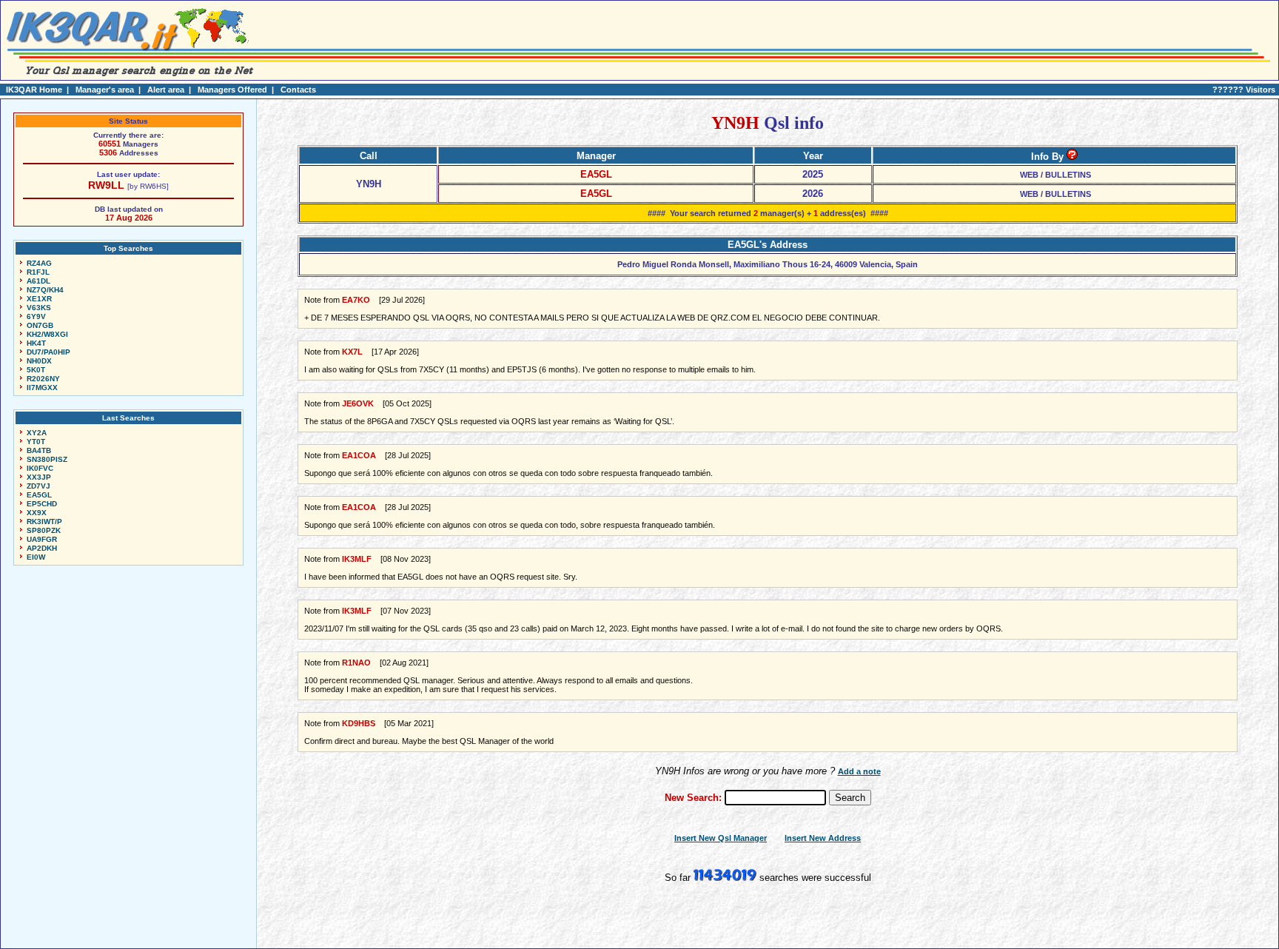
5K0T (36, 370)
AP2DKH (42, 548)
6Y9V (36, 316)
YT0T (36, 441)
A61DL (38, 281)
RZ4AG (39, 263)
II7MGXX (42, 387)
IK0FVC (40, 468)
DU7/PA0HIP (48, 352)
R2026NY (43, 379)
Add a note (859, 771)
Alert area (165, 89)
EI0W (36, 557)
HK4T (36, 343)
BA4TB (39, 450)
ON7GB (40, 325)
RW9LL (106, 185)
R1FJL (38, 272)
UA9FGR (42, 539)
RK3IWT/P (44, 521)
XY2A (37, 433)
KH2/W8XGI (47, 334)
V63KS (39, 308)
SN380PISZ (47, 459)
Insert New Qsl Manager (720, 838)
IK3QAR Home (34, 89)
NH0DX (39, 361)
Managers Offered (232, 89)
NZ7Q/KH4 (45, 290)
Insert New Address (823, 838)
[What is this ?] (1072, 156)
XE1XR (39, 299)
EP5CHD (42, 504)
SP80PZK (44, 530)
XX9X (37, 513)
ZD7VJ (38, 486)
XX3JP (39, 477)
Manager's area (104, 89)
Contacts (298, 89)
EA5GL (39, 495)
